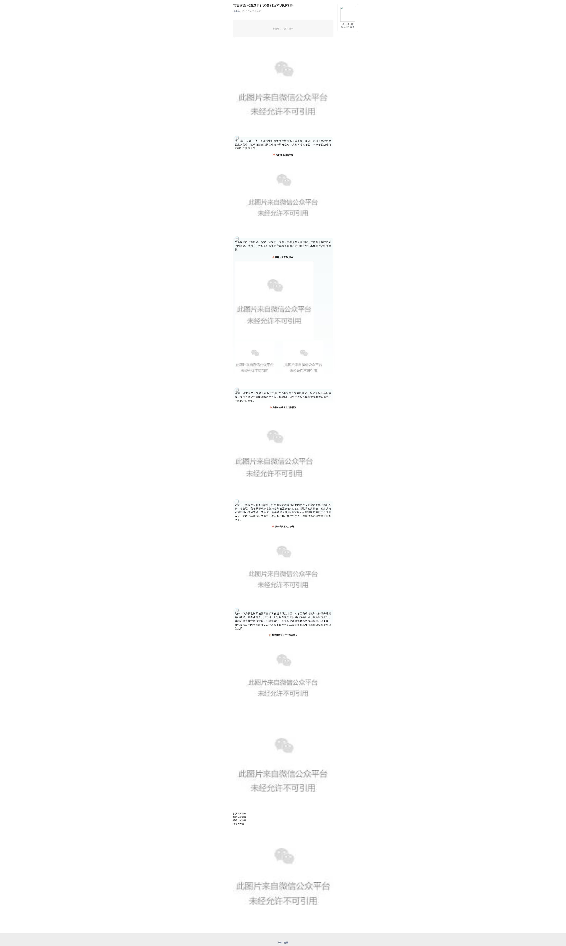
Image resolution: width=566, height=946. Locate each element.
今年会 (236, 11)
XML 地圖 (283, 942)
